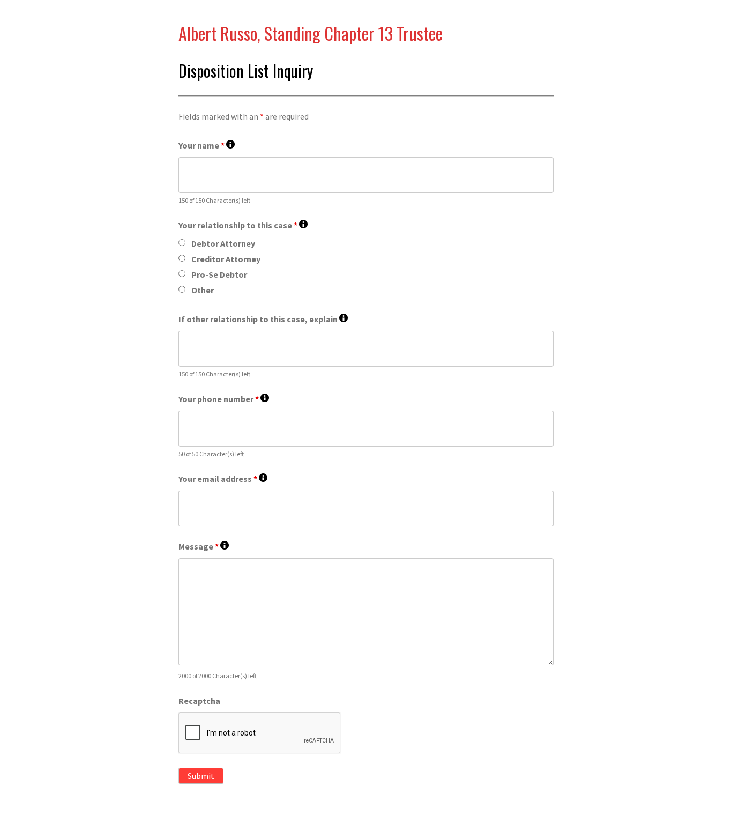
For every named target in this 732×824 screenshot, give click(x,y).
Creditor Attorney (225, 259)
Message (203, 546)
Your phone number (223, 399)
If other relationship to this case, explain (263, 319)
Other (202, 290)
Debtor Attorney (223, 243)
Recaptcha (199, 700)
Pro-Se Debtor (219, 274)
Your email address (222, 479)
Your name (206, 145)
